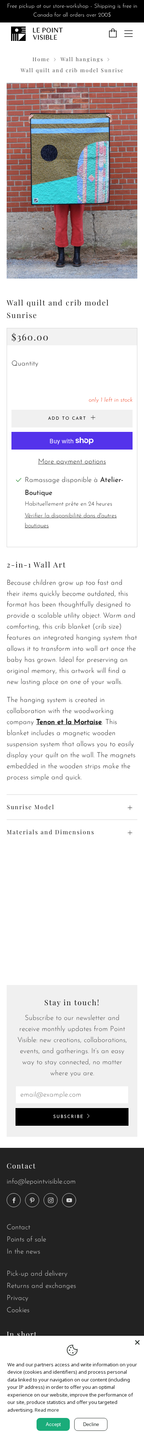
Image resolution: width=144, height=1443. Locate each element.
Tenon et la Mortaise (69, 722)
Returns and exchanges (41, 1286)
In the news (23, 1251)
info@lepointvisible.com (41, 1181)
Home (41, 59)
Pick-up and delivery (37, 1274)
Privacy (17, 1298)
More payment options (72, 461)
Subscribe (68, 1117)
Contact (18, 1227)
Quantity (24, 363)
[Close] (137, 1342)
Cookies (18, 1310)
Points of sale (26, 1239)
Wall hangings (82, 59)
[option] (72, 181)
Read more (47, 1410)
